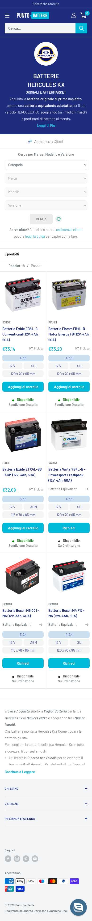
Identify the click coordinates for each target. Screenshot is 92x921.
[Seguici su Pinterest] (26, 858)
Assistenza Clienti (49, 141)
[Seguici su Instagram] (17, 858)
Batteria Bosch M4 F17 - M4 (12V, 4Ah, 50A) (66, 613)
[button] (78, 907)
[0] (83, 15)
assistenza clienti (69, 229)
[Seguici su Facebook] (8, 858)
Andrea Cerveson (34, 911)
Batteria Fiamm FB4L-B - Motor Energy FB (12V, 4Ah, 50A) (69, 334)
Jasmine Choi (58, 911)
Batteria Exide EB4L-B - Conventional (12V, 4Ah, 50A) (21, 334)
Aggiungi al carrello (23, 387)
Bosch (7, 604)
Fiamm (52, 322)
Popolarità (16, 265)
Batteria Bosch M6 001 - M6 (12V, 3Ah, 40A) (20, 613)
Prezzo (36, 265)
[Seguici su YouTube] (35, 858)
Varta (52, 463)
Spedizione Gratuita (46, 4)
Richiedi (69, 528)
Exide (6, 322)
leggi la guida (35, 236)
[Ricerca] (81, 28)
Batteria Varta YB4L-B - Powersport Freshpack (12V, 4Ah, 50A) (66, 474)
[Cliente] (73, 15)
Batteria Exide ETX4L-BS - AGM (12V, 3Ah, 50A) (22, 472)
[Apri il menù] (7, 16)
